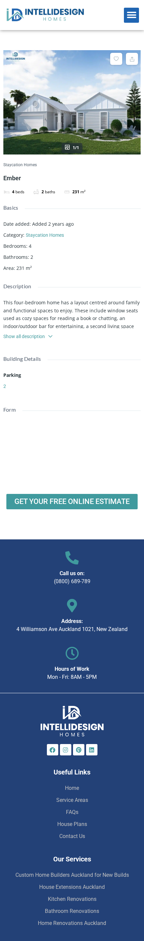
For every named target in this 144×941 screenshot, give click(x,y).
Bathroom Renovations (72, 911)
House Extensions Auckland (72, 887)
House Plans (72, 824)
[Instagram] (65, 749)
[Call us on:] (72, 557)
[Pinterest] (78, 749)
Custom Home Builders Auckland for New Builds (72, 875)
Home (72, 788)
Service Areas (72, 800)
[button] (131, 15)
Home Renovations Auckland (72, 923)
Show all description (24, 336)
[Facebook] (52, 749)
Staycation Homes (20, 165)
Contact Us (72, 836)
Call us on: (72, 573)
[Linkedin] (91, 749)
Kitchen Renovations (72, 899)
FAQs (72, 812)
